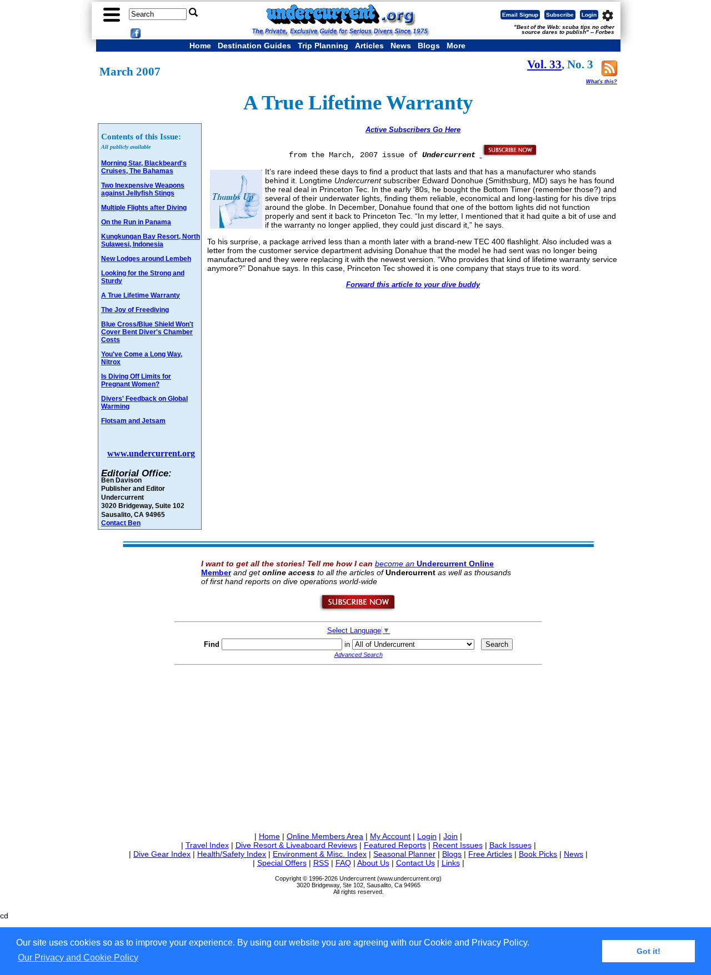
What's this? (601, 81)
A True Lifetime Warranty (140, 295)
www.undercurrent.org (151, 453)
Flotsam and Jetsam (133, 421)
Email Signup (520, 15)
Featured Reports (395, 845)
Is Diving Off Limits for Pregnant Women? (136, 380)
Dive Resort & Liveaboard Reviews (296, 845)
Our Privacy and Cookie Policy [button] (78, 957)
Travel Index (207, 845)
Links (451, 862)
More (456, 45)
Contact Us (415, 862)
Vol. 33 (544, 64)
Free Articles (490, 854)
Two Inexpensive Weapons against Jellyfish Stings (142, 189)
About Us (373, 862)
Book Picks (538, 854)
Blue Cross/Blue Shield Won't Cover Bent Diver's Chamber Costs (147, 332)
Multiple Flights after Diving (144, 208)
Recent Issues (458, 845)
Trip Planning (323, 45)
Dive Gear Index (162, 854)
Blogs (429, 45)
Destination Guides (254, 45)
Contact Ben (121, 522)
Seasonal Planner (404, 854)
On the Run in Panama (136, 222)
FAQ (343, 862)
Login (589, 15)
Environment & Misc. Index (320, 854)
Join (450, 836)
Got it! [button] (648, 951)
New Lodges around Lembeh (146, 259)
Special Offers (282, 862)
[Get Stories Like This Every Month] (509, 154)
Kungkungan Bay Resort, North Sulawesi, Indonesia (150, 240)
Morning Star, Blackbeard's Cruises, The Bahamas (144, 167)
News (400, 45)
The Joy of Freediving (135, 310)
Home (200, 45)
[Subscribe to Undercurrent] (358, 609)
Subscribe (560, 15)
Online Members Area (325, 836)
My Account (390, 836)
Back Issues (510, 845)
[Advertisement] (358, 746)
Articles (369, 45)
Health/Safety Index (231, 854)
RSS (321, 862)
